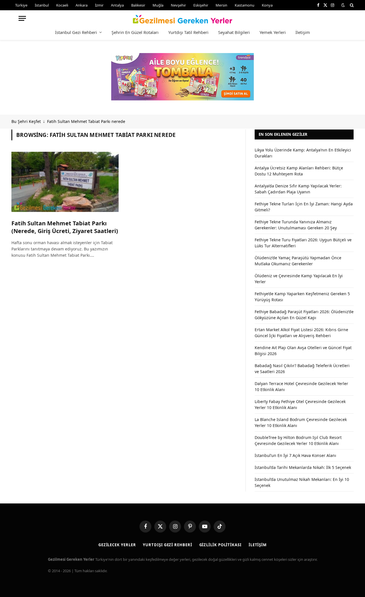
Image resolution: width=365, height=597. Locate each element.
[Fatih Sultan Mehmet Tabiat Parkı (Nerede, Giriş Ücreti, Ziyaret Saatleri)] (65, 182)
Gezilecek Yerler (117, 544)
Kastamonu (244, 5)
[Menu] (22, 18)
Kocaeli (62, 5)
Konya (267, 5)
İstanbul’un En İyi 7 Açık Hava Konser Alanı (295, 455)
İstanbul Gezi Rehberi (76, 32)
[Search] (351, 5)
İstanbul (42, 5)
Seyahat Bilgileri (234, 32)
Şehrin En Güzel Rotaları (135, 32)
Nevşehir (178, 5)
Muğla (158, 5)
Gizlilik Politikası (220, 544)
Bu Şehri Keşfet (26, 121)
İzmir (99, 5)
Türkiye (21, 5)
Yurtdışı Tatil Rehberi (188, 32)
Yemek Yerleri (272, 32)
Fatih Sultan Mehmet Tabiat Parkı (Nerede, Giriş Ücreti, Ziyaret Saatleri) (64, 227)
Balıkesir (138, 5)
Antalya (117, 5)
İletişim (302, 32)
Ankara (82, 5)
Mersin (221, 5)
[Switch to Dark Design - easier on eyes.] (343, 5)
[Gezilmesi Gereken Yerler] (182, 18)
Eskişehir (200, 5)
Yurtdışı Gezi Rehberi (167, 544)
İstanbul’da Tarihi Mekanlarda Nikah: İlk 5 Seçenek (303, 467)
